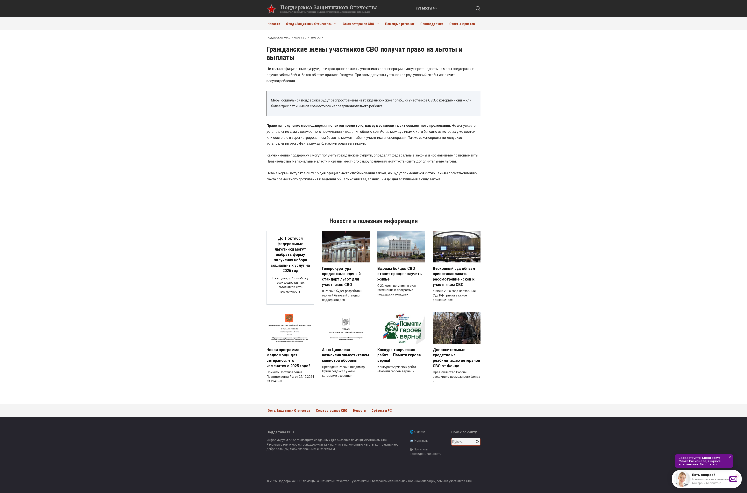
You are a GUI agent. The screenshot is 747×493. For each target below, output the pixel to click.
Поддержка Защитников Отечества (329, 7)
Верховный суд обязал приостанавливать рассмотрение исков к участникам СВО (454, 276)
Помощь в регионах (400, 24)
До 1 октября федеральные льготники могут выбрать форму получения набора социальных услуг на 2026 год (290, 254)
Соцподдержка (432, 24)
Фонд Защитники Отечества (288, 410)
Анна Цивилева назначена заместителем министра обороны (345, 355)
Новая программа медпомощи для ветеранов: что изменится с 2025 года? (288, 358)
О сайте (419, 432)
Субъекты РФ (426, 8)
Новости (273, 24)
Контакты (421, 440)
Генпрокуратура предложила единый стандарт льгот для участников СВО (341, 276)
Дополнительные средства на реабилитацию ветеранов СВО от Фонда (456, 358)
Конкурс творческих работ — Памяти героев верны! (399, 355)
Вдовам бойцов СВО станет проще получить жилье (399, 273)
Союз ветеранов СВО (358, 24)
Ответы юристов (462, 24)
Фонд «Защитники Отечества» (309, 24)
